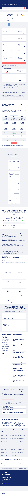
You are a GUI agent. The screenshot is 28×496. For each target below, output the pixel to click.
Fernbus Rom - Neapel (21, 449)
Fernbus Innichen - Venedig (5, 444)
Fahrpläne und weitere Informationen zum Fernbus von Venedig (19, 426)
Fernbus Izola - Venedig (4, 440)
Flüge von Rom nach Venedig (6, 423)
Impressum (11, 493)
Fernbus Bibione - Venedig (4, 435)
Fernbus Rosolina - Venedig (13, 441)
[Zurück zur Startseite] (3, 494)
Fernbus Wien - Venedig (13, 462)
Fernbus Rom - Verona (13, 455)
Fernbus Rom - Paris (4, 446)
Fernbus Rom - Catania (4, 449)
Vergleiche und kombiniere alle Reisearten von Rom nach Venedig (19, 424)
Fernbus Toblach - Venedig (21, 443)
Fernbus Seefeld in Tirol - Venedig (14, 438)
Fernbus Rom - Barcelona (21, 446)
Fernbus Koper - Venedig (4, 438)
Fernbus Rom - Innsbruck (13, 447)
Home (3, 468)
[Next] (25, 24)
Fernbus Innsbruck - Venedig (13, 463)
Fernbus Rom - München (13, 446)
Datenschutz (23, 493)
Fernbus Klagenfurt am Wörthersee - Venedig (7, 465)
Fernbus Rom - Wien (12, 444)
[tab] (5, 26)
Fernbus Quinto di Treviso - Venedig (6, 441)
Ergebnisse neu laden (13, 158)
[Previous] (3, 218)
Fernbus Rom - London (21, 444)
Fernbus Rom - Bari (12, 450)
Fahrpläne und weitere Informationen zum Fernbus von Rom (7, 426)
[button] (16, 8)
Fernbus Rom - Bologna (13, 452)
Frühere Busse (11, 203)
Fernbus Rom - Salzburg (4, 447)
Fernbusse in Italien (9, 468)
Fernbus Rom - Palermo (4, 450)
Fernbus (5, 468)
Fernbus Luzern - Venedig (21, 435)
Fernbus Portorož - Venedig (21, 438)
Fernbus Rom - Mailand (21, 447)
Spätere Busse (17, 203)
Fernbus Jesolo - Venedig (21, 441)
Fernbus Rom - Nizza (20, 452)
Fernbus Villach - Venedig (21, 463)
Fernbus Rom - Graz (12, 449)
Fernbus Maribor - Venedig (13, 435)
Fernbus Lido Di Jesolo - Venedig (14, 443)
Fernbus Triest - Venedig (21, 462)
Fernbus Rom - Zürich (21, 450)
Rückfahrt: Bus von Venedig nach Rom (7, 422)
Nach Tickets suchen (8, 72)
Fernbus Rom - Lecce (4, 455)
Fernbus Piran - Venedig (13, 440)
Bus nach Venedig (15, 468)
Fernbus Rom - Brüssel (4, 452)
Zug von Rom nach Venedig (17, 422)
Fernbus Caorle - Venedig (21, 440)
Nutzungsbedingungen (18, 493)
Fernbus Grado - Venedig (4, 443)
